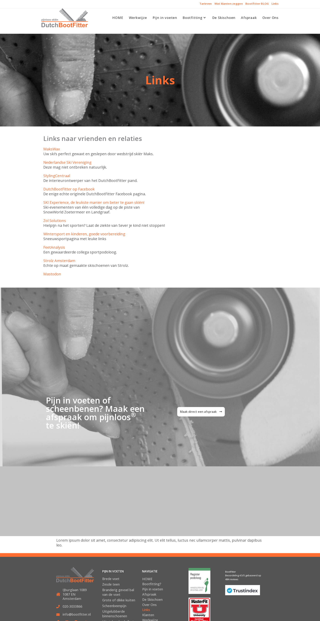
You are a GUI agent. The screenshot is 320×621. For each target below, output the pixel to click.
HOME (147, 579)
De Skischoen (152, 599)
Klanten (148, 615)
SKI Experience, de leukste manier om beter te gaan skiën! (93, 202)
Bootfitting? (151, 584)
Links (275, 3)
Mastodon (52, 273)
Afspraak (149, 594)
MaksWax (51, 148)
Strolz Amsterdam (59, 260)
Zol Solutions (54, 220)
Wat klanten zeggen (228, 3)
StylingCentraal (56, 175)
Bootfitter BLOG (257, 3)
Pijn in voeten (152, 589)
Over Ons (149, 604)
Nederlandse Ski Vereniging (67, 162)
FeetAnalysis (54, 247)
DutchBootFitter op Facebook (69, 189)
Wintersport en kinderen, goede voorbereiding (84, 233)
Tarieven (205, 3)
